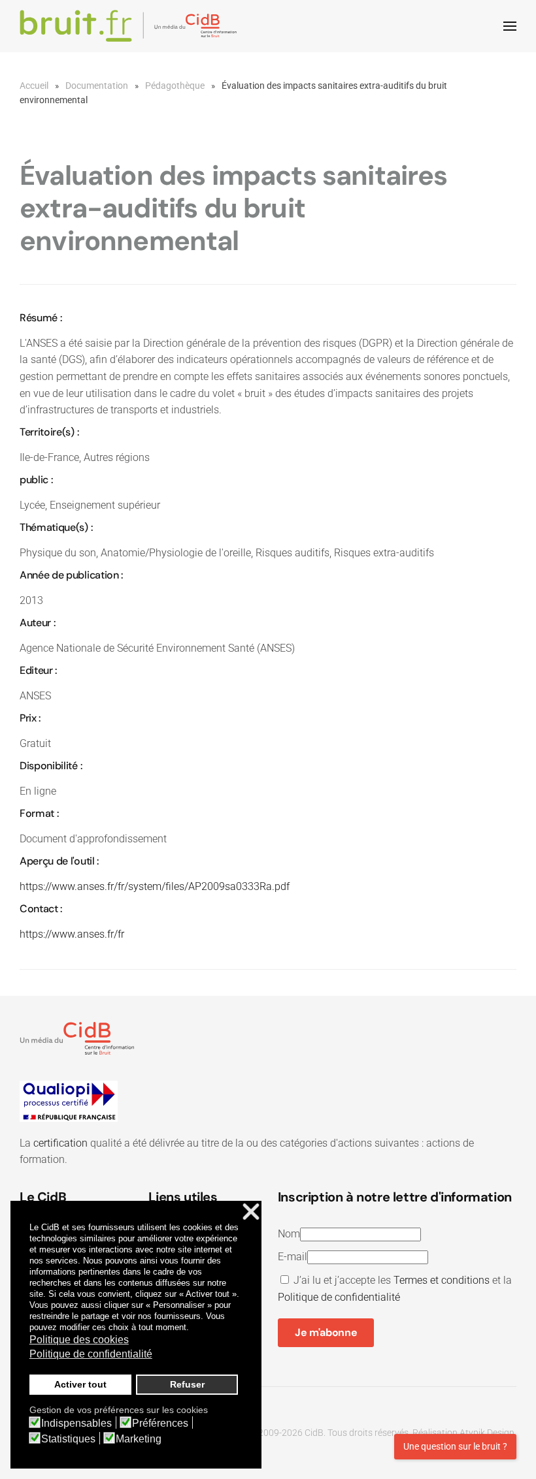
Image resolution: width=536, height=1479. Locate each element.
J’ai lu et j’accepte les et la (395, 1288)
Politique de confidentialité (339, 1297)
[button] (509, 26)
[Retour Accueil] (130, 26)
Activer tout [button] (80, 1384)
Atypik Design (487, 1432)
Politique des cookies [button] (79, 1339)
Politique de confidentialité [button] (90, 1354)
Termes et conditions (442, 1280)
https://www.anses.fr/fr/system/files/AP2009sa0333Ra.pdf (155, 886)
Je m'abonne (326, 1332)
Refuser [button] (187, 1384)
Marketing (138, 1439)
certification (60, 1143)
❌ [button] (251, 1212)
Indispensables (76, 1423)
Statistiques (68, 1439)
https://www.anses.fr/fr (72, 934)
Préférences (160, 1423)
